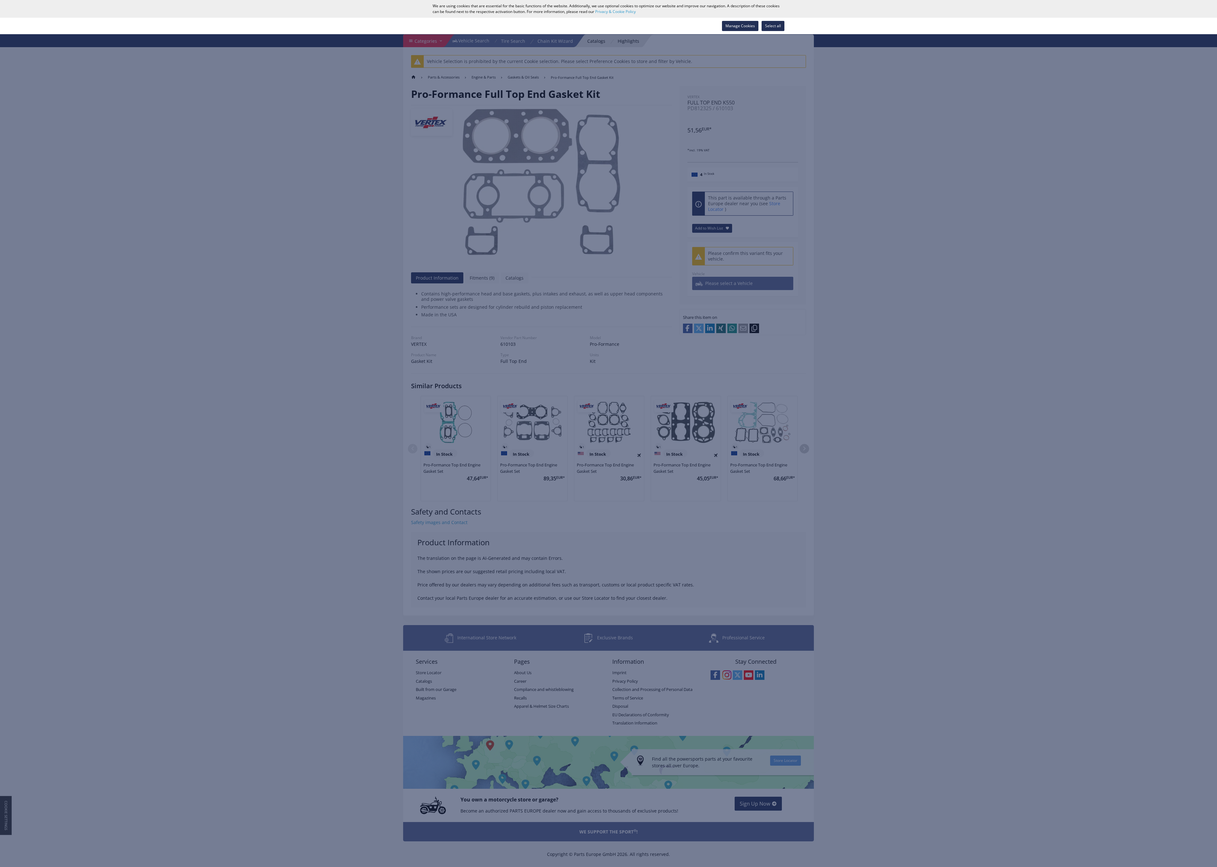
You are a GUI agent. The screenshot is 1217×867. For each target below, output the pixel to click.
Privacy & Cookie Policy (615, 11)
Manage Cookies (740, 25)
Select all (773, 25)
